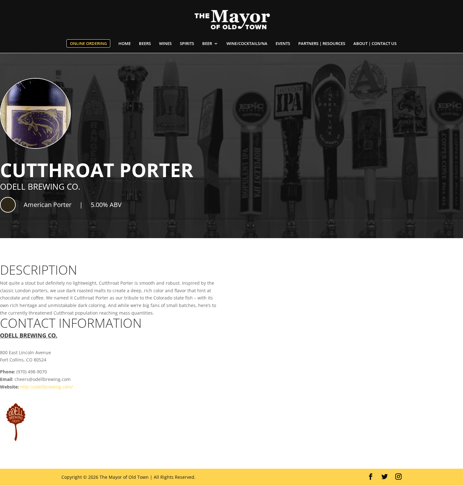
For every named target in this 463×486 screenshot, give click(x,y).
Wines (165, 43)
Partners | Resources (321, 43)
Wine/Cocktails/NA (246, 43)
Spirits (187, 43)
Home (124, 43)
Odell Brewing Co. (40, 186)
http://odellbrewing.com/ (46, 387)
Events (283, 43)
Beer (207, 43)
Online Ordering (88, 43)
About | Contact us (375, 43)
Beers (145, 43)
